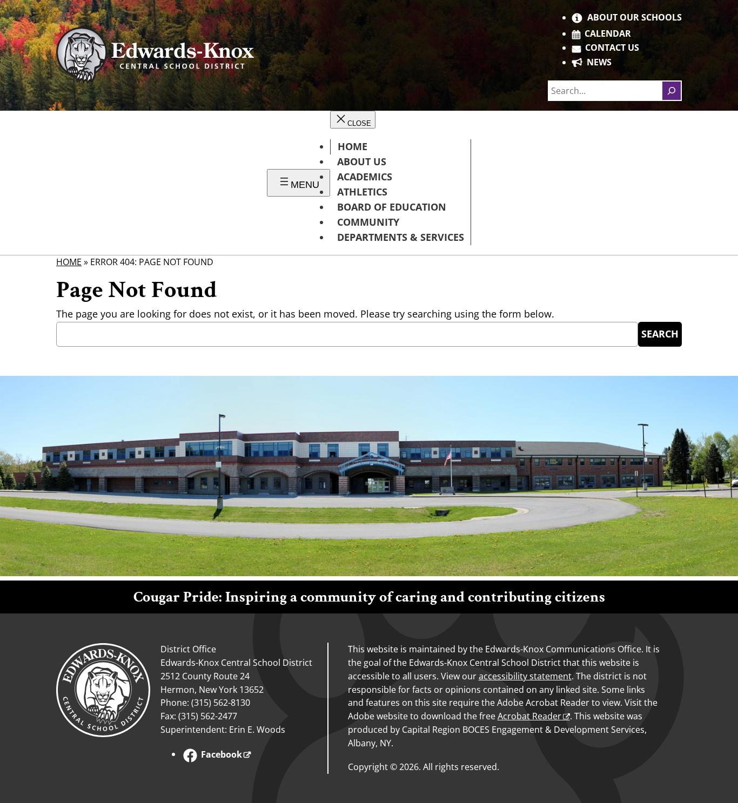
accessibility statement (525, 676)
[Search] (671, 91)
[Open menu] (298, 183)
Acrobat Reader (529, 716)
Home (69, 262)
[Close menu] (352, 120)
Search (660, 333)
